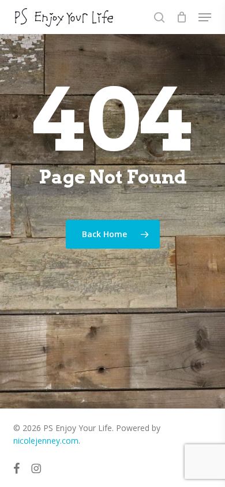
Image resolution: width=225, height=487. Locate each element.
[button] (204, 17)
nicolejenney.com (45, 440)
